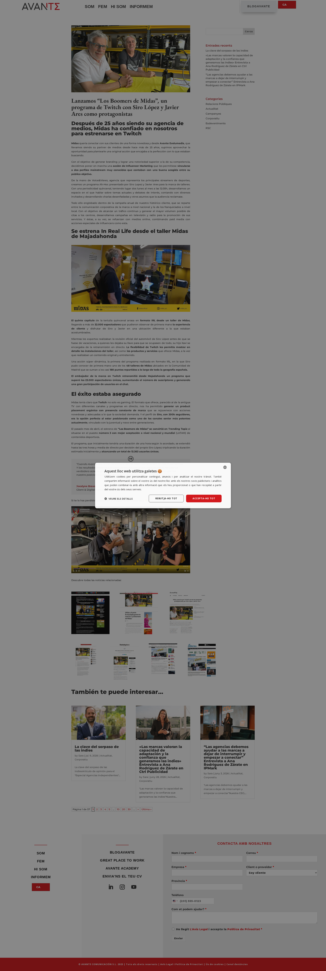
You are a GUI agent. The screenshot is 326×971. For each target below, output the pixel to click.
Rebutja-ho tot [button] (166, 498)
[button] (118, 498)
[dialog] (163, 485)
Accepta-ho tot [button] (204, 498)
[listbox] (225, 467)
